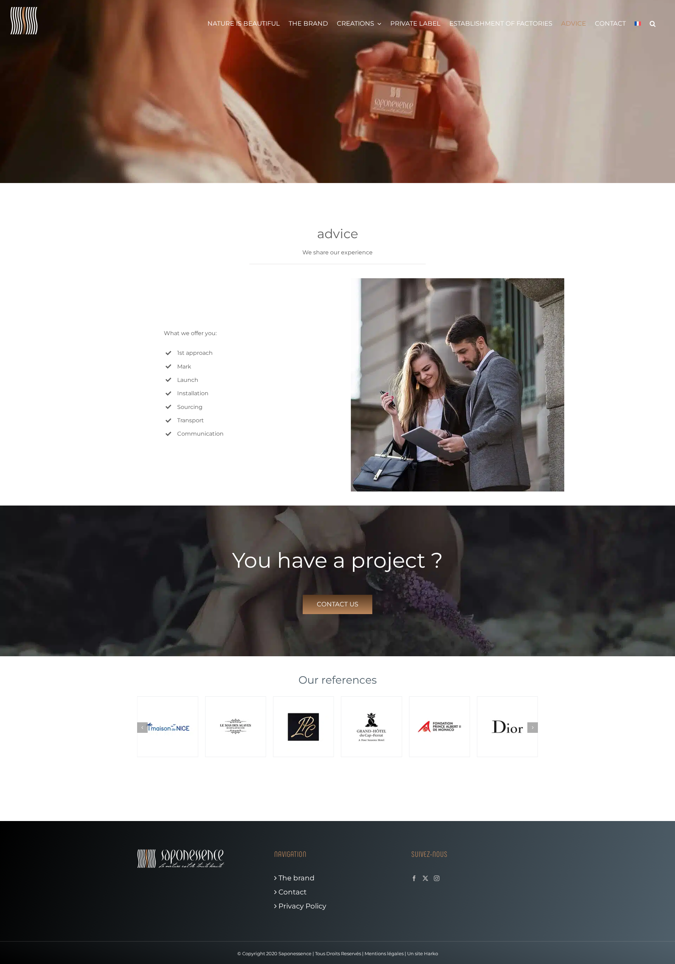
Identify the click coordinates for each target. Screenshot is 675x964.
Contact (292, 892)
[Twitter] (425, 878)
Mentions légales (384, 953)
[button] (653, 23)
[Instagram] (436, 878)
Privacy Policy (302, 906)
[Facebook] (414, 878)
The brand (296, 878)
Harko (431, 953)
